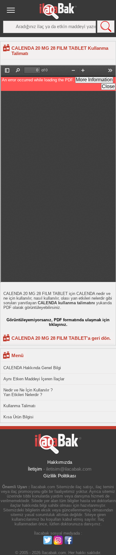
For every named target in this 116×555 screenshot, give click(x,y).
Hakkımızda (59, 462)
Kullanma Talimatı (19, 405)
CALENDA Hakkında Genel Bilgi (32, 367)
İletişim (35, 469)
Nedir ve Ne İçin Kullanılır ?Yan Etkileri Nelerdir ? (28, 392)
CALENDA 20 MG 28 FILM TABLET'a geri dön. (61, 338)
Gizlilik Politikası (59, 475)
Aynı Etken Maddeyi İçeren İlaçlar (33, 379)
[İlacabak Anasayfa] (58, 11)
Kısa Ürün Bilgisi (18, 417)
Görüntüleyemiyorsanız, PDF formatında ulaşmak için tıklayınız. (58, 322)
